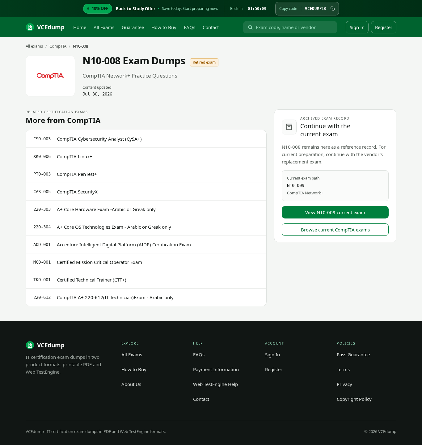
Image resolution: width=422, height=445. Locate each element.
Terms (343, 369)
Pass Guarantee (353, 354)
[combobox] (295, 27)
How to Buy (163, 27)
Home (79, 27)
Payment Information (216, 369)
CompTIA (57, 46)
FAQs (189, 27)
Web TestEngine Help (215, 384)
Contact (211, 27)
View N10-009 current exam (335, 212)
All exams (34, 46)
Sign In (357, 27)
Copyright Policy (354, 399)
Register (383, 27)
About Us (131, 384)
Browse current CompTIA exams (335, 230)
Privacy (344, 384)
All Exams (104, 27)
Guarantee (133, 27)
